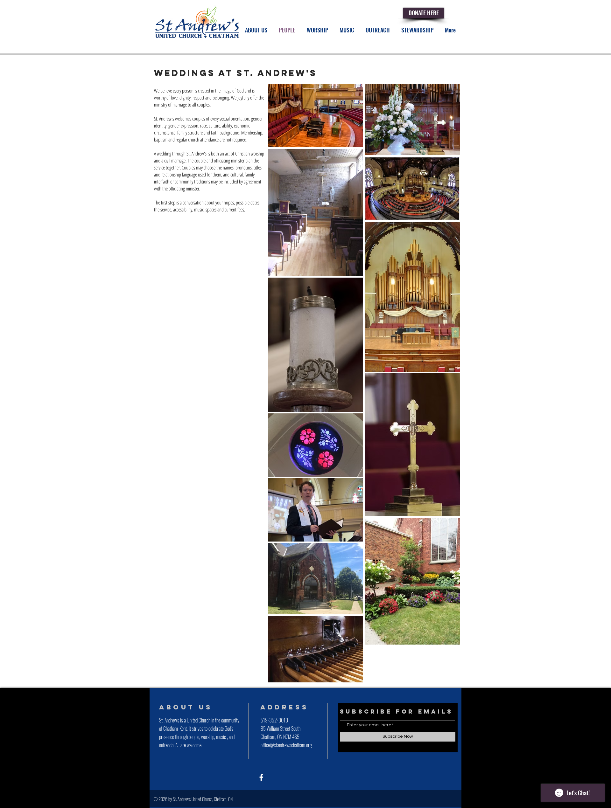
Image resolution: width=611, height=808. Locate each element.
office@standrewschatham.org (286, 745)
